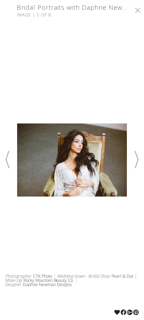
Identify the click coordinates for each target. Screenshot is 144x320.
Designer (13, 285)
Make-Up (13, 280)
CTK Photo (42, 276)
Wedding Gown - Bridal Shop (83, 276)
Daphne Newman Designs (47, 284)
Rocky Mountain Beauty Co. (48, 280)
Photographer (18, 276)
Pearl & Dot (122, 276)
